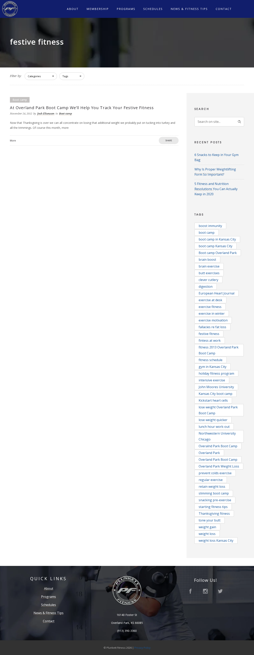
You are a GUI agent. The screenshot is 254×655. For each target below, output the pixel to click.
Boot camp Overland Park (218, 253)
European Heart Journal (216, 293)
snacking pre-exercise (215, 500)
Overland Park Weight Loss (219, 466)
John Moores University (216, 387)
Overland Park (209, 453)
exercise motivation (213, 320)
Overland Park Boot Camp (218, 459)
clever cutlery (208, 280)
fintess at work (210, 340)
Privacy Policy (142, 647)
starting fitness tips (213, 507)
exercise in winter (212, 313)
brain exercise (209, 266)
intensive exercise (212, 380)
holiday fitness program (216, 373)
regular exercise (211, 480)
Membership (98, 9)
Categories (34, 76)
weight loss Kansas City (216, 540)
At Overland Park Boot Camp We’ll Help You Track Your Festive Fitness (82, 107)
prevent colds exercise (215, 473)
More (13, 140)
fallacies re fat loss (212, 327)
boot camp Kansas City (215, 246)
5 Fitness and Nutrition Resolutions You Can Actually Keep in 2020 (216, 189)
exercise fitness (210, 307)
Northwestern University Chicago (217, 436)
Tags (65, 76)
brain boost (207, 259)
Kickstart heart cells (213, 400)
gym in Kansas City (212, 367)
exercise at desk (210, 300)
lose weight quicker (213, 420)
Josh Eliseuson (45, 113)
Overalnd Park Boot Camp (218, 446)
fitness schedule (210, 360)
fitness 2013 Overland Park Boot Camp (219, 350)
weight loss (207, 534)
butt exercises (209, 273)
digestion (206, 286)
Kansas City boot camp (215, 393)
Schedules (153, 9)
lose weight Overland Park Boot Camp (218, 410)
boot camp (207, 232)
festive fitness (209, 334)
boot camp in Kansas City (217, 239)
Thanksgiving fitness (214, 513)
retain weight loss (212, 486)
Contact (224, 9)
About (73, 9)
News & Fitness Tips (189, 9)
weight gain (207, 527)
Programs (126, 9)
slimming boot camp (214, 493)
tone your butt (209, 520)
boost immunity (210, 226)
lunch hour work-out (214, 426)
